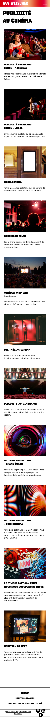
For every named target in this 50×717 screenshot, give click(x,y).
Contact (25, 693)
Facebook (41, 714)
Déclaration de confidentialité (25, 704)
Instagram (38, 710)
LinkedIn (43, 710)
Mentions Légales (25, 698)
